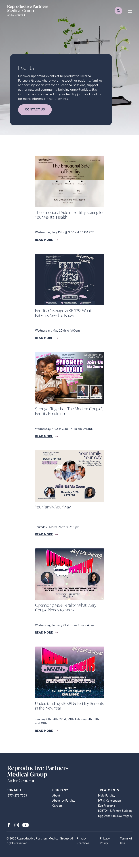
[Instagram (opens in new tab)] (16, 825)
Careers (57, 805)
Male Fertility (106, 795)
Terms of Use (126, 840)
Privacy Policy (105, 840)
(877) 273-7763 (17, 795)
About (56, 795)
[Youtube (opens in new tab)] (25, 825)
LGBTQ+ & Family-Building (115, 811)
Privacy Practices (83, 840)
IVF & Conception (109, 800)
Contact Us (35, 109)
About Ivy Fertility (63, 800)
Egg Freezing (106, 805)
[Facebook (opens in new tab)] (9, 825)
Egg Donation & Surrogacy (115, 816)
